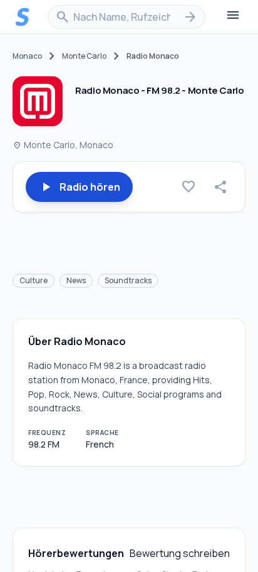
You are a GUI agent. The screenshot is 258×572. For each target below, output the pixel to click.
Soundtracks (128, 280)
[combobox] (126, 17)
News (76, 280)
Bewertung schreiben (180, 553)
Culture (33, 280)
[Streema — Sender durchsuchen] (23, 17)
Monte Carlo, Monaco (63, 145)
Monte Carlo (84, 56)
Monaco (27, 56)
